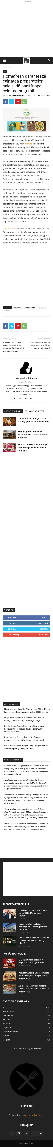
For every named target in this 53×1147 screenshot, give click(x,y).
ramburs (7, 310)
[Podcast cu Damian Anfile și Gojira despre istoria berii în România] (9, 447)
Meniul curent (9, 228)
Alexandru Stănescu (16, 95)
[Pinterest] (18, 101)
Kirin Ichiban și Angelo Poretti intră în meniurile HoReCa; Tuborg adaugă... (33, 940)
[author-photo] (26, 374)
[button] (4, 60)
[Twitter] (11, 101)
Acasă (5, 67)
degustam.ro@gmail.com (33, 1115)
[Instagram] (21, 398)
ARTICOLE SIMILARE (13, 411)
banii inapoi (17, 307)
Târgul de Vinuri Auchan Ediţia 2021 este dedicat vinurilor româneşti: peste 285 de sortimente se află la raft (26, 812)
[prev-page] (4, 457)
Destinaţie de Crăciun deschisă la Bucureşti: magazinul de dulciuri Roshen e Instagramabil (24, 738)
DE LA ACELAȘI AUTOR (34, 411)
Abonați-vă (43, 635)
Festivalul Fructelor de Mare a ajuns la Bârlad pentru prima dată (40, 345)
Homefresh (42, 307)
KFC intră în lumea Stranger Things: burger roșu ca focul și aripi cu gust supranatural (26, 747)
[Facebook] (5, 101)
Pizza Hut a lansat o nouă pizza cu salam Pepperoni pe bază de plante (26, 800)
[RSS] (32, 398)
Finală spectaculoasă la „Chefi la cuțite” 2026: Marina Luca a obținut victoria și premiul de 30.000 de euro (27, 710)
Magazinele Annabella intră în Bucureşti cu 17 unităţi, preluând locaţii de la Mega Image (24, 719)
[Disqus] (26, 500)
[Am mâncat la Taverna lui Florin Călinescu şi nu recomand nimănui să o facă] (9, 989)
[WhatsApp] (24, 101)
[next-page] (8, 457)
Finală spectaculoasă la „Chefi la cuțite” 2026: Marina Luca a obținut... (32, 913)
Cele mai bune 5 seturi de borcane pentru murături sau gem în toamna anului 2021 (26, 771)
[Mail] (26, 398)
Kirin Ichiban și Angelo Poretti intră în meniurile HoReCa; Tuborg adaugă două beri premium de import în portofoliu (24, 729)
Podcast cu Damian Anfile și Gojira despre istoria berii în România (32, 447)
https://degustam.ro (26, 382)
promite (28, 143)
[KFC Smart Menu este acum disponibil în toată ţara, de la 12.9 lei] (9, 963)
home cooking (30, 307)
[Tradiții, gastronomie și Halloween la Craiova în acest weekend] (9, 434)
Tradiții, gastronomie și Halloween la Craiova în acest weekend (33, 434)
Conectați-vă (43, 623)
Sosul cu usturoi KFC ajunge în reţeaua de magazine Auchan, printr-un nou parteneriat (14, 346)
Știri (11, 67)
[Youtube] (41, 1133)
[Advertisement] (26, 29)
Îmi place (44, 618)
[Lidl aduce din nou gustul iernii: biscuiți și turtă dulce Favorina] (9, 421)
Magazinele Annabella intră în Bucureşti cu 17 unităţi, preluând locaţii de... (32, 927)
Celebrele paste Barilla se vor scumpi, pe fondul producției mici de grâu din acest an (26, 786)
